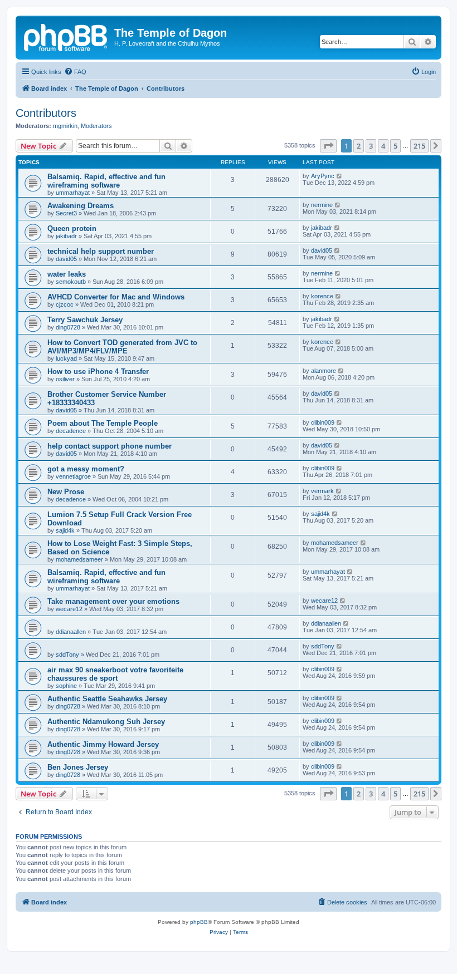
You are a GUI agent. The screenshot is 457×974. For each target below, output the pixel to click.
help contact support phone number (109, 446)
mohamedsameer (79, 559)
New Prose (65, 492)
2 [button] (359, 146)
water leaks (66, 274)
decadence (71, 430)
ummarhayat (73, 192)
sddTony (67, 654)
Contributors (46, 113)
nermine (322, 204)
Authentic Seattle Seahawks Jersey (107, 699)
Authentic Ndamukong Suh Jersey (106, 721)
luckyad (66, 358)
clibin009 (322, 422)
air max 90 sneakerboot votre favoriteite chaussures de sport (115, 674)
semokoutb (71, 281)
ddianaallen (71, 631)
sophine (66, 685)
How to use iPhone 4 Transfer (98, 371)
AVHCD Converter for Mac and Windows (115, 297)
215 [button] (419, 146)
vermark (322, 491)
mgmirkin (65, 125)
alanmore (323, 370)
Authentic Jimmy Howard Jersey (103, 744)
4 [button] (383, 146)
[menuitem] (75, 71)
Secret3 (66, 213)
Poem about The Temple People (102, 423)
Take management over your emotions (113, 601)
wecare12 (69, 609)
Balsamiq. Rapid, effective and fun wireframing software (106, 181)
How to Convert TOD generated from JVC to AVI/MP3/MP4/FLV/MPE (122, 346)
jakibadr (66, 236)
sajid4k (65, 530)
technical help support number (100, 251)
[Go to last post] (339, 176)
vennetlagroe (73, 476)
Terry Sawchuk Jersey (85, 320)
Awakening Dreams (80, 205)
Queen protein (71, 228)
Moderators (96, 125)
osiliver (65, 379)
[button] (328, 146)
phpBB (199, 922)
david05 (66, 258)
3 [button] (371, 146)
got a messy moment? (85, 469)
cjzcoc (65, 304)
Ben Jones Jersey (77, 767)
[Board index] (66, 36)
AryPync (322, 176)
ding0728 (68, 327)
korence (322, 296)
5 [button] (395, 146)
